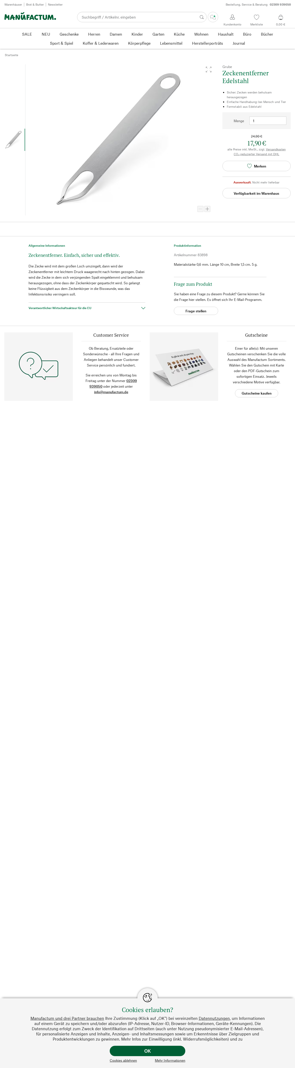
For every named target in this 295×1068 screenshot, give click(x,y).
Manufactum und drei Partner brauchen (67, 1018)
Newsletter (55, 4)
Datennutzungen (214, 1018)
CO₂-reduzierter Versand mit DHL (256, 154)
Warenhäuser (13, 4)
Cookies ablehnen (123, 1060)
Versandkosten (276, 149)
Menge (239, 121)
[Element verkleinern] (200, 209)
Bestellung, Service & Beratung (258, 4)
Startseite (11, 55)
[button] (208, 69)
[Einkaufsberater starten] (213, 17)
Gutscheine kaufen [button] (256, 393)
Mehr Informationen (170, 1060)
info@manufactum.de (111, 392)
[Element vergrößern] (207, 209)
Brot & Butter (35, 4)
